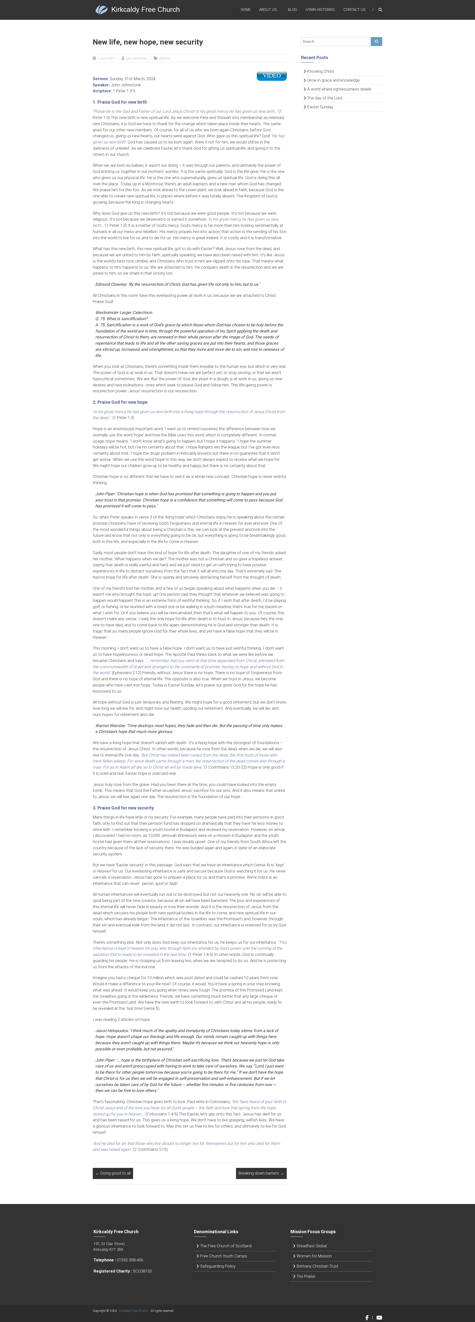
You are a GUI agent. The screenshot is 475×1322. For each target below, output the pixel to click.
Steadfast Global (312, 1246)
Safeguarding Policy (218, 1266)
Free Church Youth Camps (223, 1256)
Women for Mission (314, 1256)
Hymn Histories (320, 9)
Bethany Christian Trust (317, 1266)
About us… (269, 9)
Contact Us (354, 9)
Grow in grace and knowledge (333, 80)
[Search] (376, 41)
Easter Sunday (320, 107)
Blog (292, 9)
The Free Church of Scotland (226, 1246)
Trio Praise (306, 1276)
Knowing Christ (320, 71)
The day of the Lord (324, 98)
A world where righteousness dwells (339, 89)
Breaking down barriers (261, 1173)
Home (246, 9)
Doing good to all (113, 1173)
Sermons (164, 58)
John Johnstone (136, 58)
